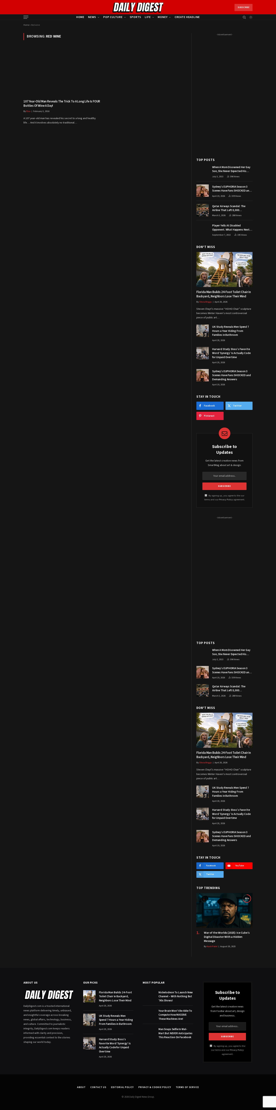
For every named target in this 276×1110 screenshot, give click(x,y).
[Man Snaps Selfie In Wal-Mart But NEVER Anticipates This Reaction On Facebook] (149, 1033)
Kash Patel (212, 946)
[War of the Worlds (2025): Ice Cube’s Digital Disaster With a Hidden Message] (224, 910)
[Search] (244, 17)
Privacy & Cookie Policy (154, 1087)
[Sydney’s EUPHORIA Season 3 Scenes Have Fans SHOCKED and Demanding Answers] (202, 190)
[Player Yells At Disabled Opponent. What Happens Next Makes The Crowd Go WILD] (202, 229)
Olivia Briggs (205, 302)
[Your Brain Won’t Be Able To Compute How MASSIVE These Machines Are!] (149, 1015)
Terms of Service (187, 1087)
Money (162, 17)
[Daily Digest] (138, 7)
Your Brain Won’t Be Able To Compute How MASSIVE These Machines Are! (175, 1015)
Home (80, 17)
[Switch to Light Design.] (250, 17)
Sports (135, 17)
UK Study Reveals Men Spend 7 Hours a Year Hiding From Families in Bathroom (230, 331)
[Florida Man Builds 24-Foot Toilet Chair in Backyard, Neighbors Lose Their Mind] (224, 269)
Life (148, 17)
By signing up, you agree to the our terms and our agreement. (228, 1050)
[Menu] (25, 17)
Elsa (28, 111)
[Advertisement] (224, 93)
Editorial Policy (122, 1087)
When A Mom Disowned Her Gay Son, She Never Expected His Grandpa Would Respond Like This (231, 169)
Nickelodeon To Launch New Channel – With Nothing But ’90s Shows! (175, 997)
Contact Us (98, 1087)
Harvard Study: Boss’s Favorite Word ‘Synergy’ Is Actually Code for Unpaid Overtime (231, 353)
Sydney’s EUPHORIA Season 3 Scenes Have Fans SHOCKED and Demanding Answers (231, 189)
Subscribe (243, 7)
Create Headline (187, 17)
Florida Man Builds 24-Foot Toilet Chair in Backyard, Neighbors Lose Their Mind (223, 294)
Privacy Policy (226, 499)
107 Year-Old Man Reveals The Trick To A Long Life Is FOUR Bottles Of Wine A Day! (61, 103)
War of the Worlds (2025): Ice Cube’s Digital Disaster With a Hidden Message (227, 937)
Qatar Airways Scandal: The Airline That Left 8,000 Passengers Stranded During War (232, 208)
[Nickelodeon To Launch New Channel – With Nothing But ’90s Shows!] (149, 996)
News (92, 17)
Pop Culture (113, 17)
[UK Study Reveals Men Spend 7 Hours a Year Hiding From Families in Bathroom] (202, 331)
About (81, 1087)
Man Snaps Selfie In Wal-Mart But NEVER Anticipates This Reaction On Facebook (175, 1033)
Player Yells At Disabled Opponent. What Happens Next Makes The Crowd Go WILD (231, 228)
